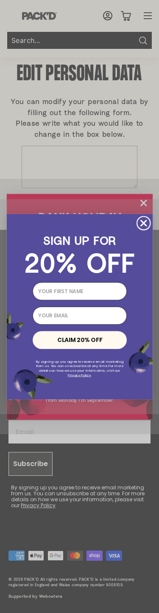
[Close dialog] (143, 223)
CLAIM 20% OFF (79, 340)
